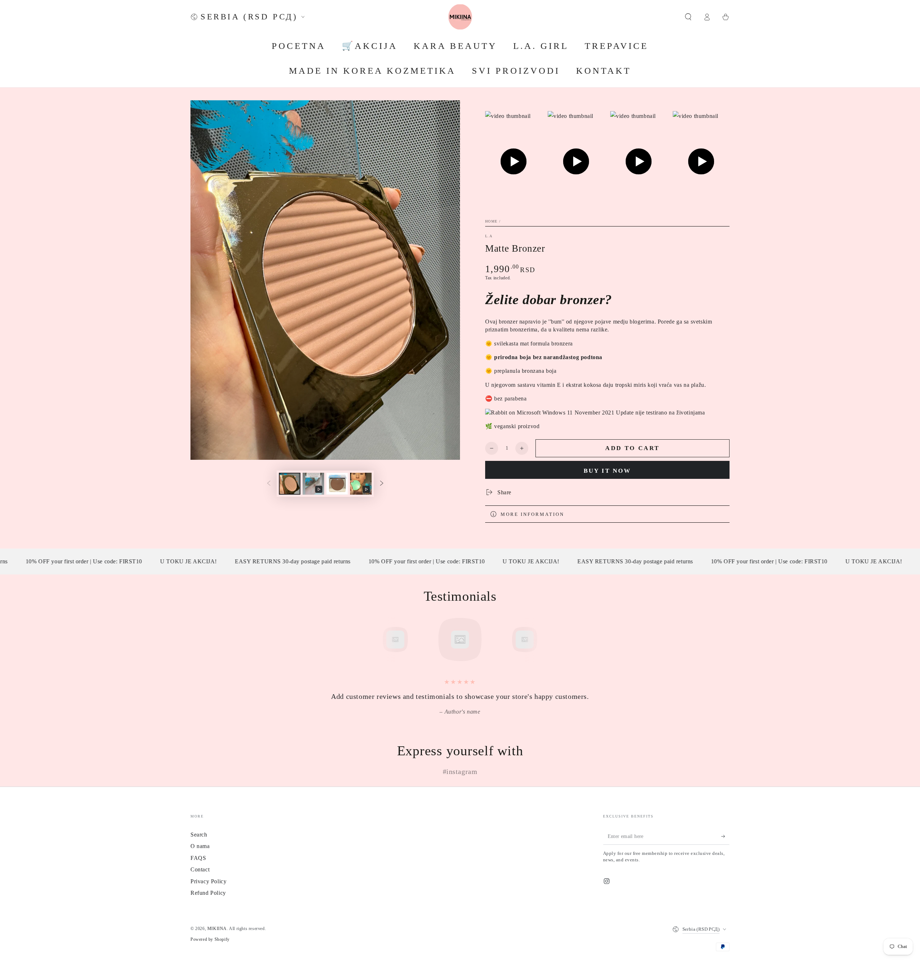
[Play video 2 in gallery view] (361, 484)
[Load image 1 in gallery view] (289, 484)
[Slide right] (382, 483)
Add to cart (632, 448)
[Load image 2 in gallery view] (337, 484)
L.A (488, 236)
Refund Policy (208, 893)
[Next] (541, 639)
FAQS (198, 858)
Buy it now (607, 470)
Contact (200, 869)
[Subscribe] (725, 836)
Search (198, 835)
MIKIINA (217, 928)
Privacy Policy (208, 881)
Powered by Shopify (210, 939)
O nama (200, 846)
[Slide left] (269, 483)
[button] (688, 17)
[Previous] (379, 639)
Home (491, 221)
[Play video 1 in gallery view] (313, 484)
